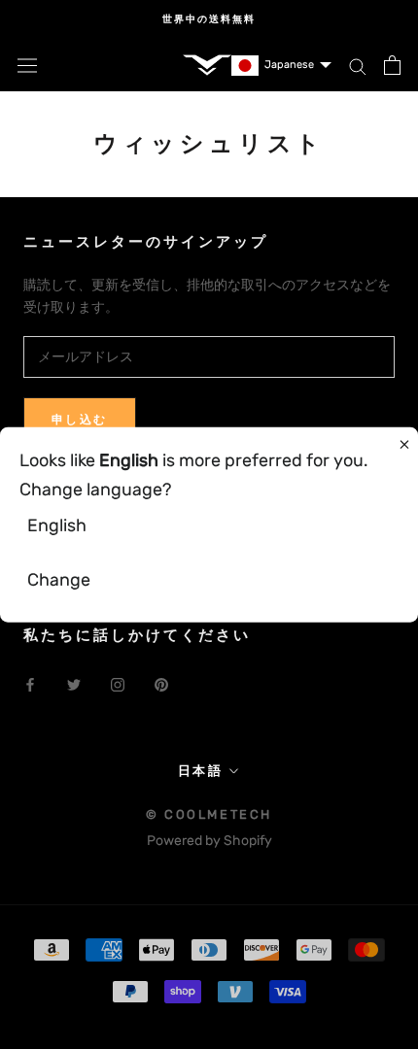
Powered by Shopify (209, 840)
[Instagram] (117, 684)
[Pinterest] (161, 684)
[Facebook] (30, 684)
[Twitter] (74, 684)
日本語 (201, 770)
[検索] (357, 65)
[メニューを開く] (27, 65)
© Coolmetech (209, 814)
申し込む (80, 419)
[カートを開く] (392, 65)
